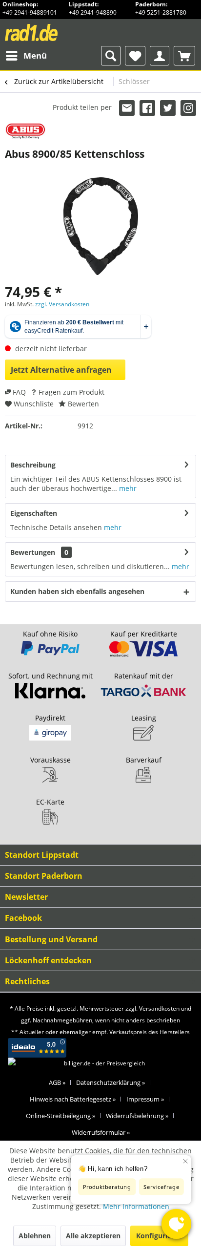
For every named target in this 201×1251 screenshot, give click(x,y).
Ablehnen (35, 1235)
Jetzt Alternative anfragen (61, 369)
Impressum (145, 1099)
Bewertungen (32, 552)
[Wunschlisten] (135, 55)
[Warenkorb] (184, 55)
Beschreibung (33, 464)
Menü (35, 55)
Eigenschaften (33, 513)
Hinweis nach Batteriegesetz (73, 1099)
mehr (127, 488)
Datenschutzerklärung (110, 1082)
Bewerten (82, 403)
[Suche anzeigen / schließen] (111, 55)
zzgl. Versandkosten (62, 304)
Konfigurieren (159, 1235)
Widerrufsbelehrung (137, 1115)
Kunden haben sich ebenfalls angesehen (77, 591)
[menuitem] (26, 55)
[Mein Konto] (159, 55)
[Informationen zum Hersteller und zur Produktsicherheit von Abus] (25, 131)
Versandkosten (159, 1008)
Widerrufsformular (101, 1132)
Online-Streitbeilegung (60, 1115)
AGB (57, 1082)
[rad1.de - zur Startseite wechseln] (49, 32)
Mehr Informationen (136, 1206)
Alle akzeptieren (93, 1235)
